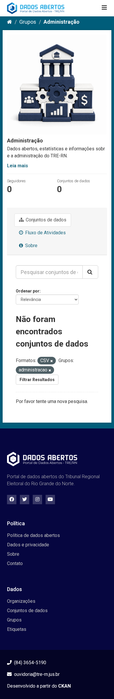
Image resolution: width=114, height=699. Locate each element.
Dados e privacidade (28, 545)
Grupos (27, 22)
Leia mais (17, 165)
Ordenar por (27, 291)
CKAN (64, 686)
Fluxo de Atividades (45, 232)
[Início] (9, 22)
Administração (62, 22)
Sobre (30, 245)
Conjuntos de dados (45, 220)
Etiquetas (16, 629)
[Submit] (90, 272)
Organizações (21, 601)
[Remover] (51, 361)
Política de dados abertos (33, 535)
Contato (15, 563)
